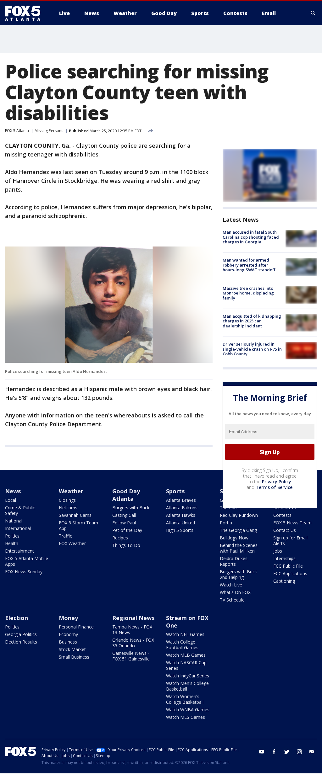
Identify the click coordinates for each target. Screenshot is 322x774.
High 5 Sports (179, 530)
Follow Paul (124, 523)
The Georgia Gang (238, 530)
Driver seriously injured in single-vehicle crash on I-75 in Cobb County (252, 349)
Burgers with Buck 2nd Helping (238, 574)
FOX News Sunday (23, 572)
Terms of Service (274, 487)
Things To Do (126, 545)
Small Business (74, 657)
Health (11, 543)
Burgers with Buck (130, 508)
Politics (12, 536)
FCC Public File (288, 566)
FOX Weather (72, 543)
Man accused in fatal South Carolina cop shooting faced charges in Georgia (251, 237)
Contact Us (284, 530)
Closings (67, 500)
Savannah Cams (75, 515)
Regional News (133, 618)
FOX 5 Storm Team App (78, 525)
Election (16, 618)
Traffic (65, 536)
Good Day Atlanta (126, 494)
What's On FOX (235, 592)
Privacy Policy (276, 482)
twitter (287, 752)
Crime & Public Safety (20, 510)
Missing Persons (49, 130)
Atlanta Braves (181, 500)
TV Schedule (232, 600)
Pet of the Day (127, 530)
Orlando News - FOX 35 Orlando (133, 643)
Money (68, 618)
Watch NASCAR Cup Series (186, 665)
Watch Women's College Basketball (184, 699)
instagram (299, 752)
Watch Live (231, 585)
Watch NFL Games (185, 634)
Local (10, 500)
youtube (262, 752)
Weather (71, 491)
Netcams (68, 508)
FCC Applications (290, 573)
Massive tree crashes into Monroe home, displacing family (248, 293)
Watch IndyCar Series (187, 676)
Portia (226, 523)
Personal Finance (76, 627)
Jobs (277, 551)
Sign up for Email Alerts (290, 540)
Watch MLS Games (185, 717)
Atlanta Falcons (181, 508)
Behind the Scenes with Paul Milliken (239, 548)
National (13, 521)
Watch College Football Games (182, 644)
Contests (282, 515)
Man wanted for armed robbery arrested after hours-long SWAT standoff (249, 265)
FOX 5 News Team (292, 523)
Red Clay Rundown (239, 515)
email (312, 752)
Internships (284, 558)
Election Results (21, 642)
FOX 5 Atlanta (17, 130)
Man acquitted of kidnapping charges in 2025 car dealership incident (252, 321)
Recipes (120, 538)
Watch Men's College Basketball (187, 686)
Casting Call (124, 515)
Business (68, 642)
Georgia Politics (21, 634)
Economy (68, 634)
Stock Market (72, 649)
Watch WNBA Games (187, 710)
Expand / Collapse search (313, 13)
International (18, 528)
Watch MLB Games (186, 655)
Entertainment (19, 551)
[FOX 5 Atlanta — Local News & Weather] (26, 13)
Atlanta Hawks (180, 515)
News (13, 491)
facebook (274, 752)
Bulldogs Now (234, 538)
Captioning (284, 581)
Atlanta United (180, 523)
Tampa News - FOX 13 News (132, 629)
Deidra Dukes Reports (233, 561)
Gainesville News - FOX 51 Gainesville (131, 656)
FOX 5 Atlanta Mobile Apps (26, 561)
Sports (175, 491)
